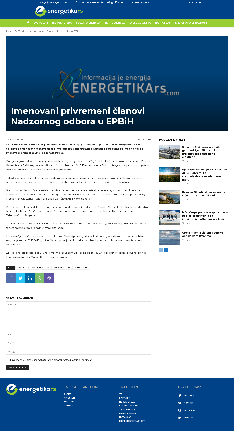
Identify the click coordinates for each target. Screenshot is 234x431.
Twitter (188, 403)
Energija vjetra (127, 413)
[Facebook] (189, 2)
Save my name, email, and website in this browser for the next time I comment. (51, 360)
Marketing (69, 402)
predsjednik (81, 268)
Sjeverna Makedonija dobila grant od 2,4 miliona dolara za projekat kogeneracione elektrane (202, 152)
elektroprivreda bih (39, 268)
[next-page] (166, 250)
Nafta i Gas (125, 417)
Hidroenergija (127, 402)
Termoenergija (127, 409)
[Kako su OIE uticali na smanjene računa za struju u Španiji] (169, 197)
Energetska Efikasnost (132, 421)
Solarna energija (128, 406)
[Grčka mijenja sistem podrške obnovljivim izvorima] (169, 237)
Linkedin (188, 418)
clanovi (21, 268)
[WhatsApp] (39, 278)
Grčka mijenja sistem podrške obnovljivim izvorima (202, 234)
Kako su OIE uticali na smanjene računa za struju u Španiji (204, 194)
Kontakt (68, 406)
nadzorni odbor (62, 268)
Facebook (189, 396)
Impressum (69, 398)
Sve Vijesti (19, 31)
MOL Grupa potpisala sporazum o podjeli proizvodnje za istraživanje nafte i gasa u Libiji (205, 216)
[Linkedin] (196, 2)
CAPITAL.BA (140, 2)
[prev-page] (161, 250)
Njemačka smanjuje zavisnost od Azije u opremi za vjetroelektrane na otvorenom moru (204, 174)
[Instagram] (193, 2)
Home (9, 31)
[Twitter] (200, 2)
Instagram (189, 410)
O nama (67, 394)
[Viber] (49, 278)
